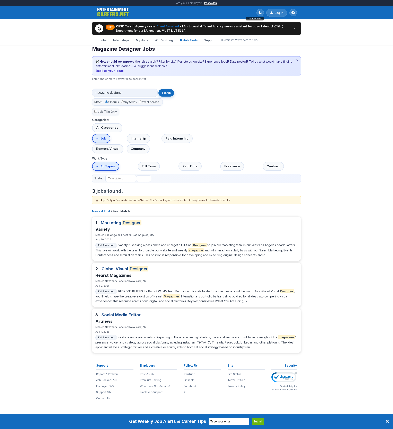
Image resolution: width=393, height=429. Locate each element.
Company (138, 149)
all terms (113, 102)
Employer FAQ (105, 386)
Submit (257, 421)
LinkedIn (189, 380)
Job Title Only (107, 111)
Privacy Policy (236, 386)
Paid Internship (177, 138)
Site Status (234, 374)
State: (98, 178)
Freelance (232, 166)
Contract (273, 166)
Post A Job (147, 374)
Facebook (190, 386)
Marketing (121, 222)
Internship (138, 138)
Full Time (149, 166)
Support (210, 40)
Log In (279, 13)
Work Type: (100, 158)
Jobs (103, 40)
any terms (130, 102)
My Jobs (142, 40)
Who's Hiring (164, 40)
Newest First (101, 211)
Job (103, 138)
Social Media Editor (121, 314)
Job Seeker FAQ (106, 380)
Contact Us (103, 398)
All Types (107, 166)
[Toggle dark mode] (260, 12)
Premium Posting (150, 380)
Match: (98, 102)
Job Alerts (190, 40)
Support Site (104, 392)
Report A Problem (107, 374)
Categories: (100, 120)
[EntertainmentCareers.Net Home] (113, 12)
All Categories (107, 127)
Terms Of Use (236, 380)
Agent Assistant (168, 26)
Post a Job (210, 3)
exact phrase (150, 102)
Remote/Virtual (107, 149)
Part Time (190, 166)
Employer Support (151, 392)
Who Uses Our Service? (155, 386)
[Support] (293, 12)
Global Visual (125, 268)
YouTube (189, 374)
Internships (121, 40)
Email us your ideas (110, 70)
